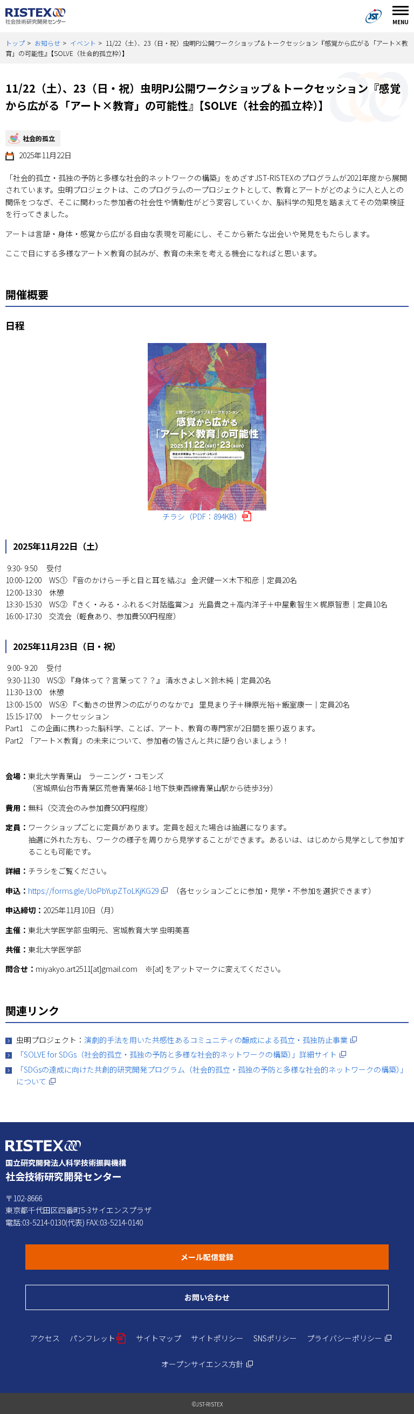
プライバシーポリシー (349, 1338)
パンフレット (98, 1338)
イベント (83, 42)
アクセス (45, 1338)
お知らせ (47, 42)
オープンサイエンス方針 (207, 1364)
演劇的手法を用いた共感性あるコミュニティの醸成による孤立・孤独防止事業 (220, 1039)
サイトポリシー (217, 1338)
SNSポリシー (275, 1338)
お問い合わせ (248, 1297)
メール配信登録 (248, 1256)
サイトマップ (158, 1338)
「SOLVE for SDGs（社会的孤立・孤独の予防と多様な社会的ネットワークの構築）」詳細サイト (181, 1054)
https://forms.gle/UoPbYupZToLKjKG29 (98, 890)
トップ (15, 42)
